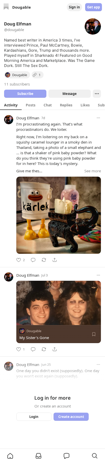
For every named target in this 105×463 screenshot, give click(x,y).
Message (69, 93)
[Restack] (44, 260)
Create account (71, 416)
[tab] (11, 105)
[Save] (94, 334)
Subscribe (25, 93)
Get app (93, 7)
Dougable (34, 331)
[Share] (54, 260)
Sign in (74, 7)
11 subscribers (17, 84)
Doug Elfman (27, 117)
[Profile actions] (97, 94)
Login (33, 416)
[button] (10, 456)
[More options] (98, 118)
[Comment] (33, 260)
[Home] (6, 7)
